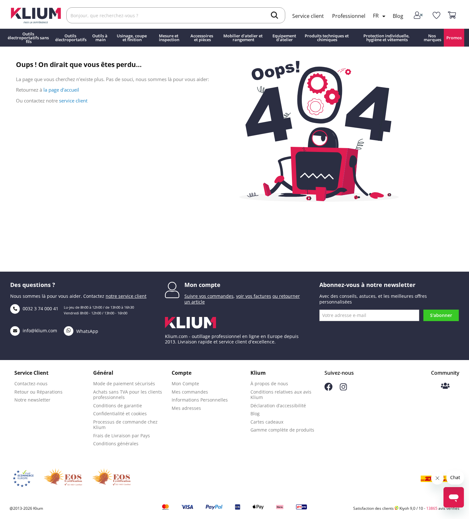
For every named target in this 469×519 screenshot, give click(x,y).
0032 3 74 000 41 (39, 308)
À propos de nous (269, 383)
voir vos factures (253, 296)
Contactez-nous (31, 383)
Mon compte (202, 285)
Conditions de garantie (117, 405)
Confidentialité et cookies (120, 413)
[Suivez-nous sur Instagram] (343, 389)
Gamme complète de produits (282, 430)
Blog (398, 15)
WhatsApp (86, 331)
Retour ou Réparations (38, 392)
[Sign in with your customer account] (419, 15)
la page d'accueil (61, 89)
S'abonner (441, 315)
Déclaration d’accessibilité (278, 405)
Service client (308, 15)
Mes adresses (186, 408)
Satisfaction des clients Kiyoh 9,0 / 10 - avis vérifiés (406, 508)
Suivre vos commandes (209, 296)
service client (73, 100)
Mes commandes (190, 392)
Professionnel (348, 15)
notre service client (126, 296)
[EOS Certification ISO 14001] (111, 478)
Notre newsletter (32, 400)
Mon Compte (185, 383)
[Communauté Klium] (445, 386)
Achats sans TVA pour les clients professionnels (127, 395)
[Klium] (36, 14)
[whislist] (436, 15)
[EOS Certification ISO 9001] (63, 478)
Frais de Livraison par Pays (121, 435)
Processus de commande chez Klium (125, 425)
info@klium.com (40, 330)
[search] (274, 16)
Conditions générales (115, 443)
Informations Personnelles (200, 400)
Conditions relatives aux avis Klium (280, 395)
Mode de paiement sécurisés (124, 383)
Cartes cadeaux (266, 422)
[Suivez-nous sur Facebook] (328, 389)
